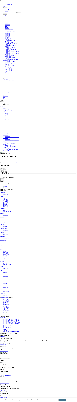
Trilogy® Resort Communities (10, 63)
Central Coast (7, 33)
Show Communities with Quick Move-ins (10, 174)
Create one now (3, 344)
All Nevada (2, 220)
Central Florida (7, 44)
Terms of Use (5, 329)
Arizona (6, 17)
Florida (4, 125)
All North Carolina (3, 224)
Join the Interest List (4, 351)
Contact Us (5, 7)
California (4, 111)
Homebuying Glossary (9, 72)
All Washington (3, 240)
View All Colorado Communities (11, 43)
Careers (4, 76)
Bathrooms (2, 172)
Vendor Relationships (6, 308)
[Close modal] (3, 346)
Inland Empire (7, 34)
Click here (2, 341)
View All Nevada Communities (10, 49)
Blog (3, 74)
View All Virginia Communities (10, 57)
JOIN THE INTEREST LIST (5, 375)
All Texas (2, 232)
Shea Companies (6, 306)
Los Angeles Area (6, 201)
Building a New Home (9, 68)
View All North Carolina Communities (12, 51)
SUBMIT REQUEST (4, 397)
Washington (7, 28)
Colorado (4, 121)
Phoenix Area (7, 30)
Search (2, 180)
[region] (38, 400)
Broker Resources (6, 310)
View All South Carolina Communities (12, 53)
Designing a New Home (9, 69)
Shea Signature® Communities (10, 82)
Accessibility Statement (7, 327)
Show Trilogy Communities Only (9, 177)
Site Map (4, 326)
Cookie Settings (54, 399)
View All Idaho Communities (10, 47)
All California (2, 196)
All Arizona (2, 192)
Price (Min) (2, 169)
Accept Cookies (62, 399)
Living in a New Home (9, 70)
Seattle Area (7, 58)
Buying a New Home (9, 67)
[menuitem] (41, 61)
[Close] (2, 152)
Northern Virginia (8, 56)
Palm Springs (7, 36)
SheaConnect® (7, 62)
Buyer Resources (6, 66)
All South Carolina (3, 228)
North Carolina (7, 24)
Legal (4, 328)
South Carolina (7, 25)
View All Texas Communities (10, 55)
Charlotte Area (7, 50)
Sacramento (7, 37)
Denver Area (7, 41)
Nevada (6, 23)
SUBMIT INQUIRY (4, 390)
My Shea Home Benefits (9, 64)
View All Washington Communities (11, 59)
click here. (16, 160)
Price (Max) (2, 170)
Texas (6, 26)
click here (17, 162)
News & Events (5, 75)
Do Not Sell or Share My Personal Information (11, 331)
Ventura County (8, 39)
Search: (1, 100)
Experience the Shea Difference (10, 61)
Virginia (6, 27)
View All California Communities (11, 40)
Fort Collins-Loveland (9, 42)
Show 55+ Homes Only (7, 176)
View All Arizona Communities (10, 31)
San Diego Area (8, 38)
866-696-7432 (5, 2)
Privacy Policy (5, 330)
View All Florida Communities (10, 45)
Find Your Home (6, 16)
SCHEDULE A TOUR (4, 383)
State (1, 168)
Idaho (6, 22)
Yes (1, 358)
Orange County (7, 35)
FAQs (6, 71)
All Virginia (2, 236)
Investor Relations (6, 307)
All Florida (2, 213)
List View (5, 187)
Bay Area (6, 32)
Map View (6, 186)
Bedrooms (2, 171)
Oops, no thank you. (6, 358)
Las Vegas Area (8, 48)
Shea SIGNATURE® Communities (11, 65)
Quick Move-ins (6, 304)
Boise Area (7, 46)
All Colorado (2, 208)
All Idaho (2, 217)
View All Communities (9, 29)
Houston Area (7, 54)
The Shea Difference (6, 60)
